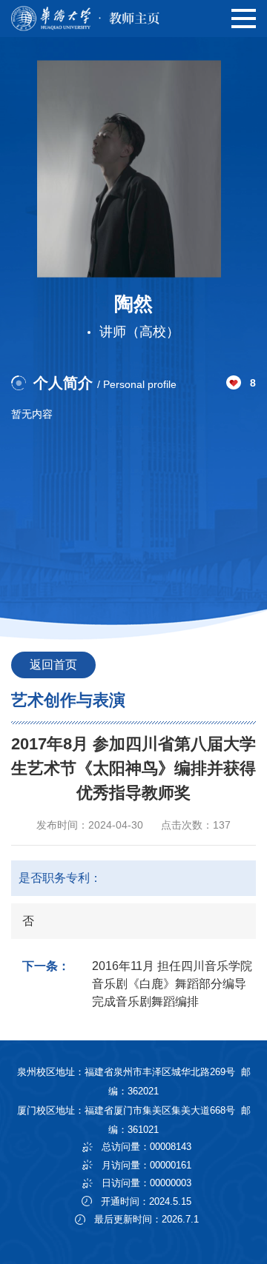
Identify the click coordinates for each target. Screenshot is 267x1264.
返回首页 (53, 664)
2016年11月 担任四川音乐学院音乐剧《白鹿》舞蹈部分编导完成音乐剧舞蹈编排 (172, 984)
